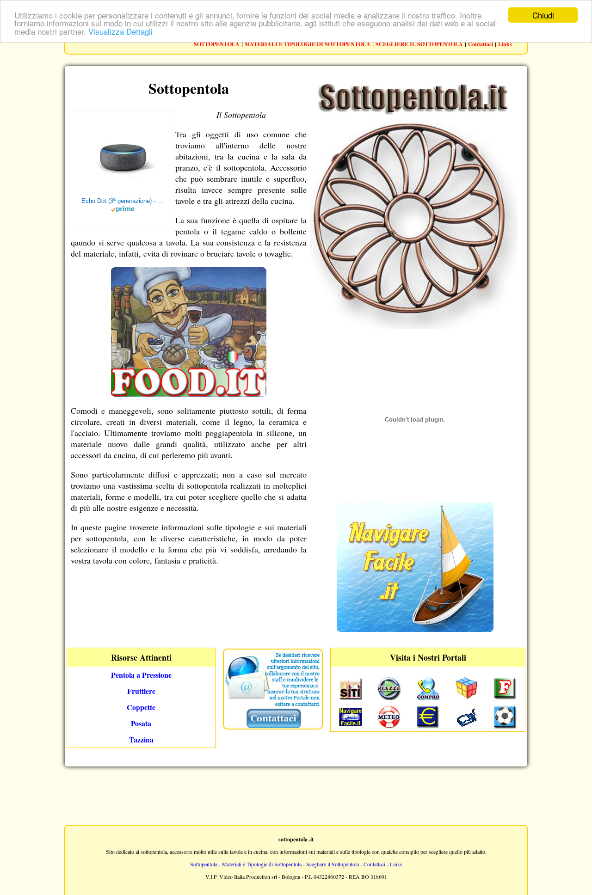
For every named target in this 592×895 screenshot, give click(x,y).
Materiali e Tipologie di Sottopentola (262, 864)
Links (505, 44)
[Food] (188, 393)
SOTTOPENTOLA (217, 44)
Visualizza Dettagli (120, 31)
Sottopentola (203, 864)
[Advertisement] (296, 794)
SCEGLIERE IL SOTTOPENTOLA (419, 44)
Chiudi (543, 15)
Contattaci (480, 44)
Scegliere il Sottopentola (332, 864)
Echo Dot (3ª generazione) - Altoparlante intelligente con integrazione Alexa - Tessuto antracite (123, 200)
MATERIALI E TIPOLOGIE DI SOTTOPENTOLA (307, 44)
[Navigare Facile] (415, 629)
